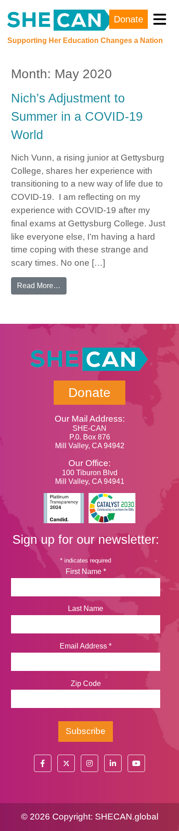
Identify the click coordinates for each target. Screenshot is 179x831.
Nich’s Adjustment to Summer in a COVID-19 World (77, 116)
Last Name (85, 608)
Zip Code (86, 683)
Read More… (42, 285)
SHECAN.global (126, 816)
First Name (86, 571)
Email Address (86, 646)
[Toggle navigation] (160, 19)
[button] (42, 763)
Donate (128, 19)
